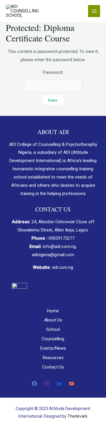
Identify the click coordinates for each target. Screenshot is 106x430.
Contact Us (53, 367)
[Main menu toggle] (94, 11)
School (53, 329)
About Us (53, 320)
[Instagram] (46, 383)
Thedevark (77, 416)
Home (53, 311)
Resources (53, 357)
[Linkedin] (59, 383)
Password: (53, 72)
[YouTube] (71, 383)
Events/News (53, 348)
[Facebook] (34, 383)
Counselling (53, 338)
